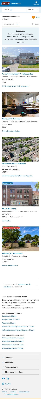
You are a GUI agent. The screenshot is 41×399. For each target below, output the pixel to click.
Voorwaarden (24, 392)
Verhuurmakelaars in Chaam (12, 348)
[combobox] (14, 9)
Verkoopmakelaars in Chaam (13, 341)
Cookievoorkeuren (12, 394)
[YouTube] (3, 378)
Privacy (4, 392)
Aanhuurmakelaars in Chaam (13, 345)
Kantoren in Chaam (9, 316)
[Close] (36, 285)
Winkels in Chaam (8, 323)
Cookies (13, 392)
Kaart (37, 24)
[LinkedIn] (8, 378)
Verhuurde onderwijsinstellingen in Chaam (18, 330)
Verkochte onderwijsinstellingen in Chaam (18, 326)
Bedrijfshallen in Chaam (11, 320)
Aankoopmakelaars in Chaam (13, 338)
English (8, 384)
